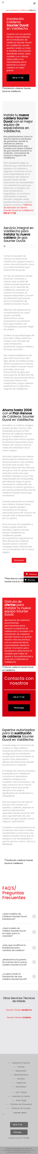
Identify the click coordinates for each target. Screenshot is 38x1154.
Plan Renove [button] (19, 560)
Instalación (15, 10)
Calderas (23, 10)
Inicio (8, 10)
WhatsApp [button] (19, 707)
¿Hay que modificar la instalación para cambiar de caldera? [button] (14, 948)
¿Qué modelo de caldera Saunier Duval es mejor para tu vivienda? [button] (14, 932)
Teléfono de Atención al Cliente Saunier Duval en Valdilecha (18, 209)
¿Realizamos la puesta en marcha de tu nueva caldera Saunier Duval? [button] (14, 962)
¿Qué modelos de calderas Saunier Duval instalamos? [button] (14, 916)
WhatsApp (31, 580)
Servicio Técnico (19, 1010)
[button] (34, 3)
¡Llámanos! (33, 574)
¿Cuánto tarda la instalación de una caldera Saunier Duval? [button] (14, 976)
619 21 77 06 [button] (17, 77)
